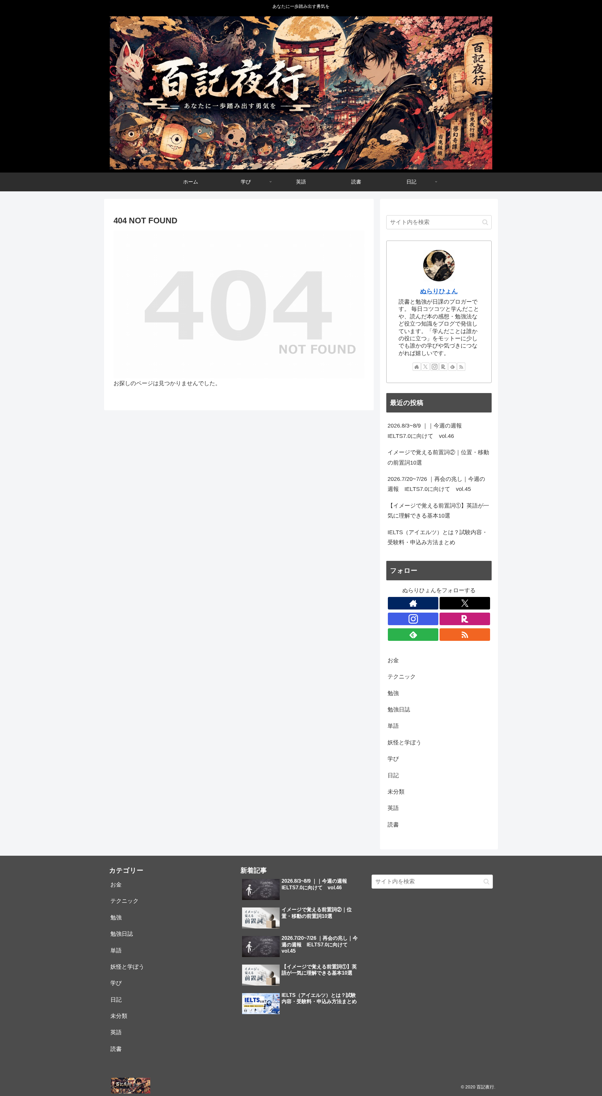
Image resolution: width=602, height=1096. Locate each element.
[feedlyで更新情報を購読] (452, 367)
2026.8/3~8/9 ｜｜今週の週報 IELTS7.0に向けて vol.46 (427, 431)
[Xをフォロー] (425, 367)
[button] (485, 222)
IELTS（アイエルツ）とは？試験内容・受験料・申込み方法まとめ (438, 537)
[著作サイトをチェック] (417, 367)
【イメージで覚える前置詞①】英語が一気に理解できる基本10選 (438, 511)
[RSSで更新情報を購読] (461, 367)
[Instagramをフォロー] (434, 367)
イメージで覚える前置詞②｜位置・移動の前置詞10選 (438, 457)
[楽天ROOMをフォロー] (443, 367)
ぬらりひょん (439, 291)
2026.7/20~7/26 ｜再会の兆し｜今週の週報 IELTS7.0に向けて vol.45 (436, 484)
